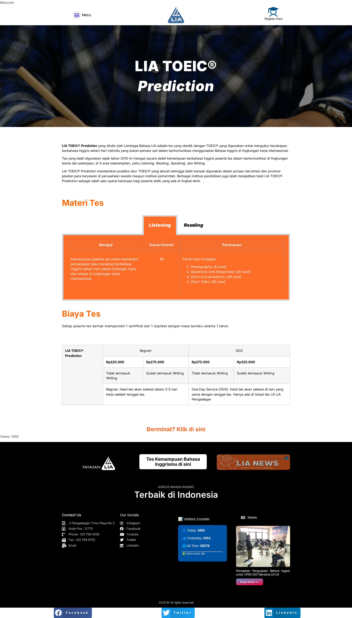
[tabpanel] (176, 268)
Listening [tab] (160, 225)
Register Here (274, 18)
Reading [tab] (193, 225)
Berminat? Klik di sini (176, 429)
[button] (77, 15)
